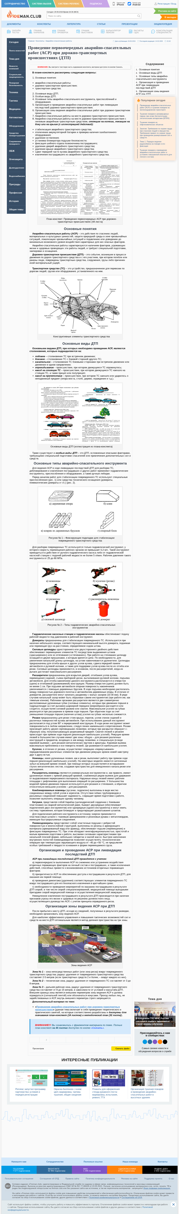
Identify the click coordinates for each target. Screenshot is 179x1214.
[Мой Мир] (123, 1040)
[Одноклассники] (74, 1040)
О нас (171, 1178)
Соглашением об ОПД (132, 1197)
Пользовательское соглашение (19, 1178)
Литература (74, 24)
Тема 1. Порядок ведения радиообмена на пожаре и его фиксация (152, 144)
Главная (31, 41)
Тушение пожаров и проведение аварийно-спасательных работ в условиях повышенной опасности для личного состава (156, 153)
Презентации (129, 24)
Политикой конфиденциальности (104, 1197)
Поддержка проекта (153, 1178)
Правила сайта (72, 1178)
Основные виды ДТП (150, 73)
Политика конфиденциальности (100, 1178)
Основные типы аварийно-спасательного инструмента (152, 77)
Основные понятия (149, 69)
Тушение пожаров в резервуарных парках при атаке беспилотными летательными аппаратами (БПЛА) (154, 116)
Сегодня (13, 42)
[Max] (155, 1042)
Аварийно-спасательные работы (59, 41)
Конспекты (44, 24)
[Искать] (139, 16)
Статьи (101, 24)
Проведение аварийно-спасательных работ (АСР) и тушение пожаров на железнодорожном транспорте (155, 107)
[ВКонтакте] (58, 1040)
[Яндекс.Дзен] (165, 1042)
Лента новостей (17, 51)
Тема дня (14, 59)
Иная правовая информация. (157, 1188)
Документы (14, 24)
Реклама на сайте (167, 11)
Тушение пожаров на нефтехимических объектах (151, 123)
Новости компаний (14, 67)
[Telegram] (106, 1040)
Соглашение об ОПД (49, 1178)
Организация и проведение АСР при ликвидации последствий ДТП (152, 85)
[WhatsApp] (90, 1040)
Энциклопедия (163, 24)
